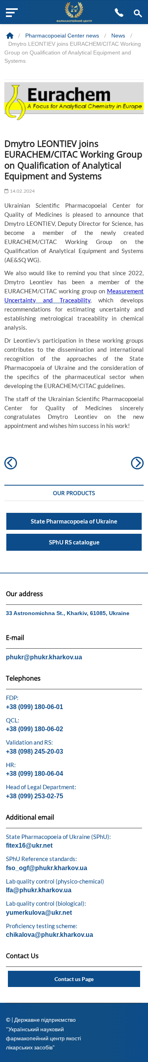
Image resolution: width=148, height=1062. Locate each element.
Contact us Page (74, 979)
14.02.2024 (22, 191)
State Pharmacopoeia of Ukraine (74, 521)
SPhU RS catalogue (74, 542)
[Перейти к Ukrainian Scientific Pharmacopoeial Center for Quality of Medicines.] (10, 35)
